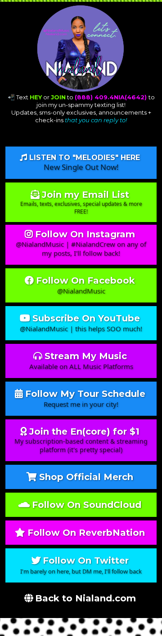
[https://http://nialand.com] (81, 48)
